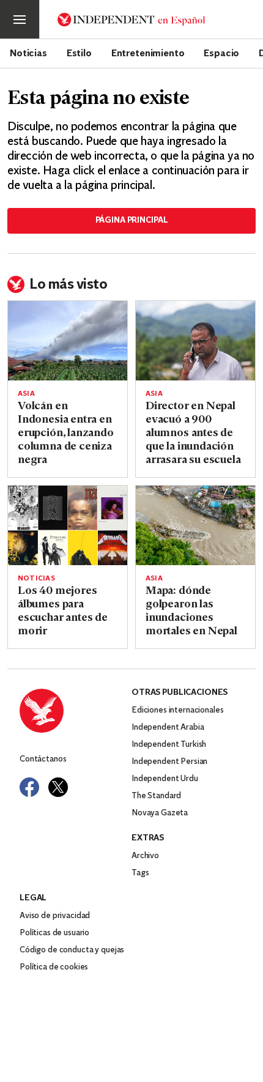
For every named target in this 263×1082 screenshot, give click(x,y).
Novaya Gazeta (160, 813)
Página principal (131, 220)
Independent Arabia (168, 727)
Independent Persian (169, 761)
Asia (26, 394)
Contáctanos (43, 759)
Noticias (28, 52)
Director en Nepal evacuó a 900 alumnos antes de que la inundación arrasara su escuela (193, 433)
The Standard (156, 796)
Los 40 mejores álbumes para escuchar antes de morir (63, 611)
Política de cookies (54, 967)
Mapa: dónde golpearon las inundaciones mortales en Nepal (191, 611)
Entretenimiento (148, 52)
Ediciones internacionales (178, 710)
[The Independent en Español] (131, 19)
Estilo (79, 52)
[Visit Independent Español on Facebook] (29, 787)
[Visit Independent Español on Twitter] (58, 787)
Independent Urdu (165, 779)
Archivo (145, 856)
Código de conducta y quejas (72, 950)
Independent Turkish (169, 744)
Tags (140, 873)
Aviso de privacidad (55, 916)
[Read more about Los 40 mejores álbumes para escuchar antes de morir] (67, 525)
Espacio (221, 52)
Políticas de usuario (54, 933)
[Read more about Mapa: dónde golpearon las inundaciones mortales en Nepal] (195, 525)
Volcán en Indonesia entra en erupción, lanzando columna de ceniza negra (66, 433)
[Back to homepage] (76, 711)
